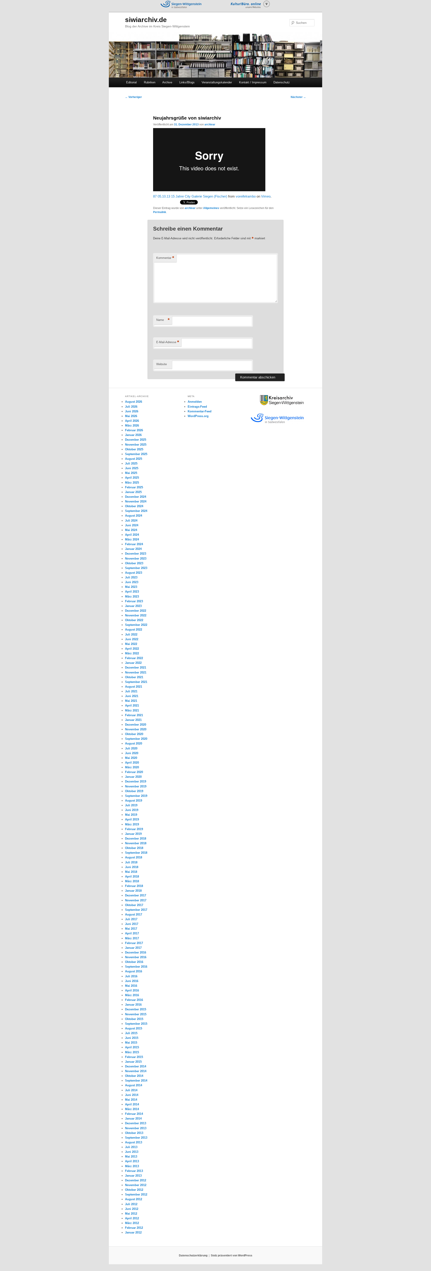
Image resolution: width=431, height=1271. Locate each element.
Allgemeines (211, 208)
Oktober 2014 (134, 1076)
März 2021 (132, 710)
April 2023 (132, 591)
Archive (167, 82)
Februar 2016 (134, 1000)
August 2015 (133, 1028)
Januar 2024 (133, 549)
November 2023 (135, 558)
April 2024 (132, 534)
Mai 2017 (131, 928)
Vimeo (265, 196)
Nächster (298, 97)
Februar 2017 (134, 943)
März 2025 (132, 482)
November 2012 (135, 1185)
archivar (210, 124)
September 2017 (136, 909)
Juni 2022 (131, 639)
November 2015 (135, 1014)
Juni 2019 (131, 810)
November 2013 (135, 1128)
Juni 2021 (131, 696)
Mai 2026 (131, 416)
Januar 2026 (133, 435)
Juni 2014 (131, 1095)
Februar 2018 (134, 886)
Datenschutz (281, 82)
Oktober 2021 (134, 677)
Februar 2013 (134, 1171)
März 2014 (132, 1109)
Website (161, 364)
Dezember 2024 (135, 496)
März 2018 (132, 881)
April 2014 (132, 1104)
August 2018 (133, 857)
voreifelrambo (246, 196)
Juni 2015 (131, 1038)
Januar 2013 (133, 1175)
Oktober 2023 (134, 563)
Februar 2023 (134, 601)
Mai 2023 (131, 587)
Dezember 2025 (135, 439)
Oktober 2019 (134, 791)
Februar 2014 (134, 1113)
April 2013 (132, 1161)
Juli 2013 (131, 1147)
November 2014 (135, 1071)
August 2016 (133, 971)
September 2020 (136, 738)
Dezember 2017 (135, 895)
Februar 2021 (134, 715)
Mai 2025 (131, 473)
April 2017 (132, 933)
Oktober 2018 (134, 848)
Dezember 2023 (135, 553)
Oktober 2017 (134, 905)
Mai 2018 (131, 871)
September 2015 (136, 1023)
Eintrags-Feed (197, 406)
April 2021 (132, 705)
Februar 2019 (134, 829)
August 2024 (133, 515)
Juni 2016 (131, 981)
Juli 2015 (131, 1033)
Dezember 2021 (135, 667)
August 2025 (133, 458)
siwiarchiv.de (146, 19)
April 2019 (132, 819)
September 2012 (136, 1194)
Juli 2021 (131, 691)
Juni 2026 (131, 411)
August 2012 (133, 1199)
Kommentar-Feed (199, 411)
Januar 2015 (133, 1061)
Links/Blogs (187, 82)
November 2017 (135, 900)
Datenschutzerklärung (193, 1255)
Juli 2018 (131, 862)
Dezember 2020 (135, 724)
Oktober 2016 (134, 962)
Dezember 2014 (135, 1066)
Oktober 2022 (134, 620)
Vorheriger (133, 97)
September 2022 (136, 625)
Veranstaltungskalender (217, 82)
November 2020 (135, 729)
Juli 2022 (131, 634)
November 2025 (135, 444)
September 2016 (136, 966)
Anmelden (195, 401)
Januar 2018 (133, 890)
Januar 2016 (133, 1004)
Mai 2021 (131, 700)
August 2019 (133, 800)
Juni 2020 (131, 753)
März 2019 (132, 824)
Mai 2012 (131, 1213)
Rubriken (149, 82)
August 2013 (133, 1142)
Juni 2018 (131, 867)
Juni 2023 (131, 582)
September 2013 (136, 1137)
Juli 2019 (131, 805)
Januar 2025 (133, 492)
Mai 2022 (131, 644)
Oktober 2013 (134, 1133)
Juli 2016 (131, 976)
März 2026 (132, 425)
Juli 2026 (131, 406)
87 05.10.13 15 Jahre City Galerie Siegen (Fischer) (190, 196)
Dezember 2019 (135, 781)
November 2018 (135, 843)
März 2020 (132, 767)
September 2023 (136, 568)
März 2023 (132, 596)
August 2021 (133, 686)
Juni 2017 (131, 924)
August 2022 (133, 629)
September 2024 (136, 511)
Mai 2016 (131, 985)
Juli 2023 (131, 577)
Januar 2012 (133, 1232)
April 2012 (132, 1218)
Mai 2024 (131, 530)
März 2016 (132, 995)
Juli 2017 (131, 919)
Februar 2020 (134, 772)
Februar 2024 (134, 544)
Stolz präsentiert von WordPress (231, 1255)
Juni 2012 (131, 1209)
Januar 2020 (133, 776)
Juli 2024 (131, 520)
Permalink (159, 212)
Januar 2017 (133, 947)
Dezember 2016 (135, 952)
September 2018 (136, 852)
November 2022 (135, 615)
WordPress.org (198, 416)
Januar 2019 (133, 833)
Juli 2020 (131, 748)
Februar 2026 (134, 430)
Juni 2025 (131, 468)
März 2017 (132, 938)
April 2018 (132, 876)
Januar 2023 (133, 606)
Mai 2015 (131, 1042)
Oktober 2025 (134, 449)
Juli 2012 (131, 1204)
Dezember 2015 (135, 1009)
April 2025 (132, 477)
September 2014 (136, 1080)
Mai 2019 (131, 814)
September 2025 (136, 454)
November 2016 (135, 957)
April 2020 (132, 762)
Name (163, 320)
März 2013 (132, 1166)
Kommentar (165, 258)
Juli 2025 (131, 463)
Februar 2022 (134, 658)
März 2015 (132, 1052)
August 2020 (133, 743)
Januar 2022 (133, 662)
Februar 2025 (134, 487)
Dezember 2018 (135, 838)
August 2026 (133, 401)
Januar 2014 (133, 1118)
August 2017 (133, 914)
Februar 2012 (134, 1227)
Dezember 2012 (135, 1180)
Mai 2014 (131, 1099)
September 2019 (136, 796)
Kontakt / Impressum (252, 82)
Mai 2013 (131, 1156)
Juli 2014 (131, 1090)
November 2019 (135, 786)
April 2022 (132, 648)
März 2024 (132, 539)
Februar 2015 (134, 1057)
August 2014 (133, 1085)
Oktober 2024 (134, 506)
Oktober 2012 (134, 1189)
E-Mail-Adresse (167, 342)
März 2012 (132, 1223)
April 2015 (132, 1047)
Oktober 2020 (134, 734)
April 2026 (132, 420)
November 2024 (135, 501)
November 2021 (135, 672)
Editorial (131, 82)
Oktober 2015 (134, 1019)
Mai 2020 (131, 758)
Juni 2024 (131, 525)
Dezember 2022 (135, 610)
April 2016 (132, 990)
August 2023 (133, 572)
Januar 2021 (133, 720)
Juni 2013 (131, 1151)
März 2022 (132, 653)
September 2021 (136, 682)
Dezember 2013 (135, 1123)
